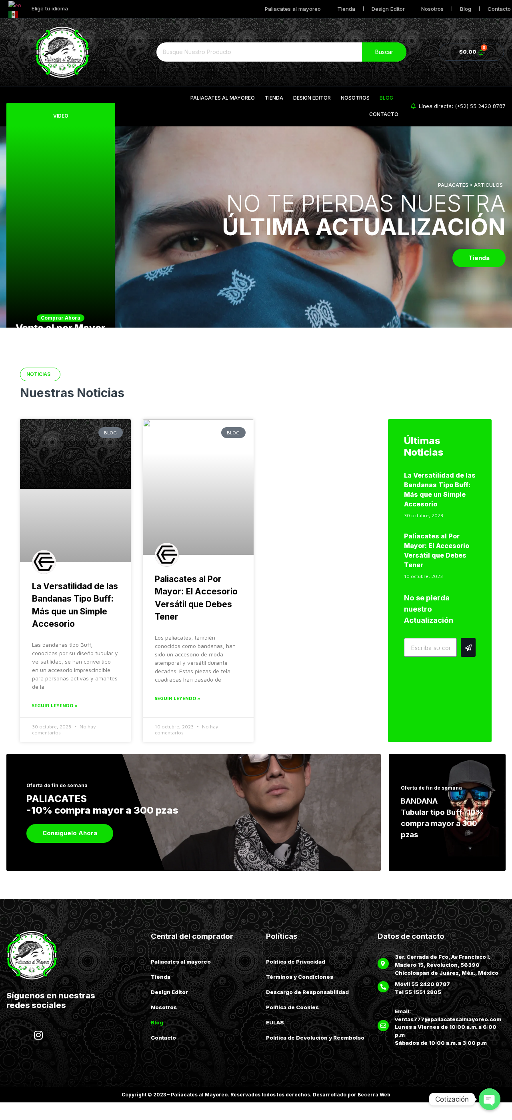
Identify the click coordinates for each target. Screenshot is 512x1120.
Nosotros (432, 9)
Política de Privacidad (295, 961)
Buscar (384, 51)
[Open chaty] (489, 1099)
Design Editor (388, 9)
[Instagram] (38, 1035)
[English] (15, 4)
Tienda (346, 9)
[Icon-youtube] (60, 1035)
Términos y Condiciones (299, 977)
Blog (465, 9)
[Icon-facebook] (16, 1035)
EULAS (275, 1022)
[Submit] (468, 647)
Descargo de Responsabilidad (307, 992)
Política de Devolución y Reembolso (315, 1037)
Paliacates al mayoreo (293, 9)
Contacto (383, 114)
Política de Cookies (292, 1007)
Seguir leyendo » (55, 705)
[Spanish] (13, 13)
